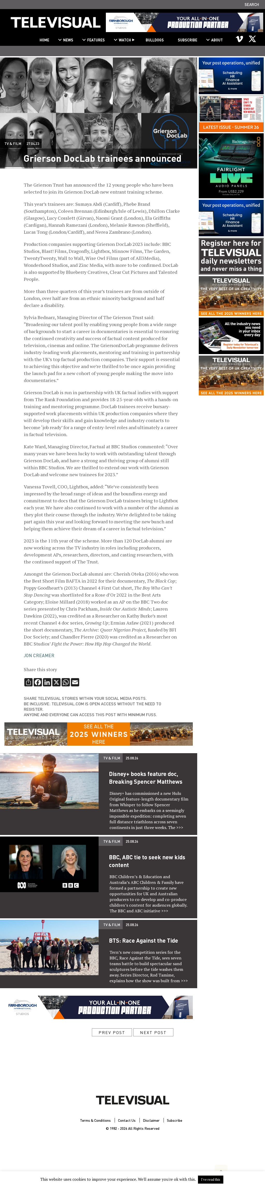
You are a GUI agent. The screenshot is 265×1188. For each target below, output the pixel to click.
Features (96, 40)
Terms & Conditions (95, 1120)
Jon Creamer (39, 655)
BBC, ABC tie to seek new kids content (147, 860)
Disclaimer (151, 1120)
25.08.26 (132, 758)
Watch (125, 40)
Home (44, 40)
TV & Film (12, 143)
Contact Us (127, 1120)
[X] (252, 38)
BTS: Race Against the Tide (143, 940)
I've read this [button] (210, 1179)
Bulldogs (155, 40)
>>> (179, 827)
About (217, 40)
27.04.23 (33, 143)
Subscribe (187, 40)
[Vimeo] (239, 38)
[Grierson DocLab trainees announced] (56, 24)
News (68, 40)
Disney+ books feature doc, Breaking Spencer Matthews (145, 777)
